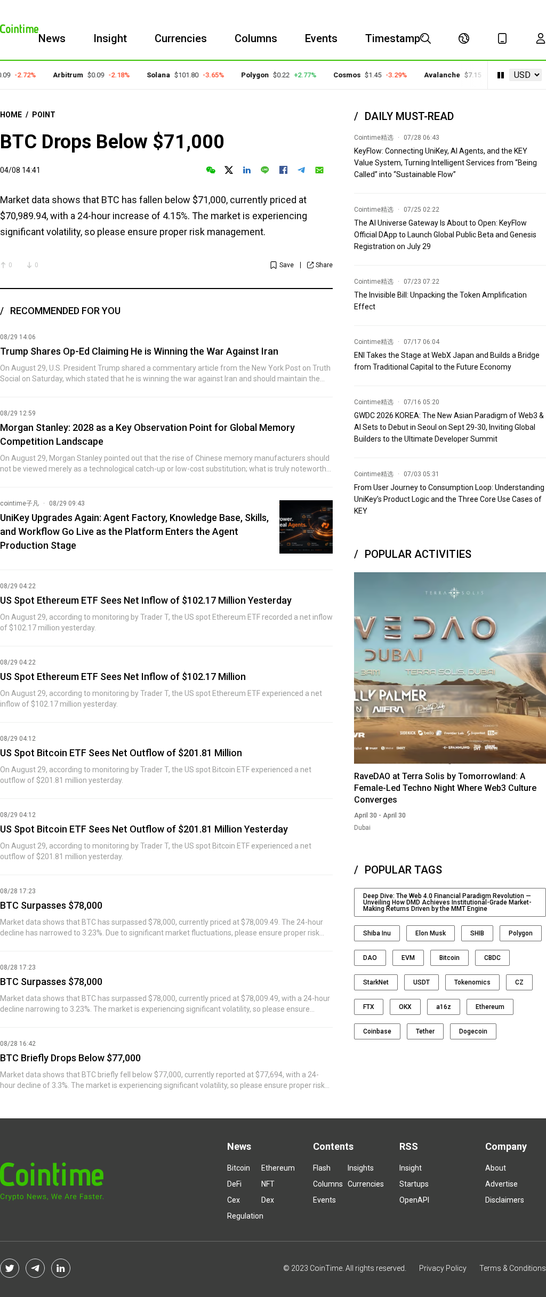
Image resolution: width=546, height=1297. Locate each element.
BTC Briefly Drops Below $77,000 (70, 1057)
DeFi (234, 1184)
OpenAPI (414, 1200)
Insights (361, 1168)
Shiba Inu (377, 933)
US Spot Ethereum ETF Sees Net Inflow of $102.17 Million (123, 676)
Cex (233, 1200)
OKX (405, 1007)
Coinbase (377, 1031)
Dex (267, 1200)
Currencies (181, 38)
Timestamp (392, 38)
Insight (110, 38)
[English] (464, 38)
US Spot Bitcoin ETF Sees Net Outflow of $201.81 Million (121, 752)
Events (321, 38)
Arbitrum (57, 74)
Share (324, 265)
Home (11, 114)
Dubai (362, 827)
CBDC (492, 958)
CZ (519, 982)
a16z (443, 1007)
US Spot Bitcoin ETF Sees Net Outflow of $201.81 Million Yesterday (144, 829)
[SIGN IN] (540, 38)
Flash (322, 1168)
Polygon (244, 74)
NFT (268, 1184)
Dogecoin (473, 1031)
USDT (421, 982)
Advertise (501, 1184)
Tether (425, 1031)
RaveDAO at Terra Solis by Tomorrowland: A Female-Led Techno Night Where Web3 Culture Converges (445, 788)
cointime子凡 (19, 503)
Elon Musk (430, 933)
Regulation (245, 1216)
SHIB (477, 933)
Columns (256, 38)
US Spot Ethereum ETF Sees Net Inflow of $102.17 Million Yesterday (146, 600)
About (495, 1168)
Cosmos (336, 74)
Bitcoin (449, 958)
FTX (368, 1007)
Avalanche (431, 74)
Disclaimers (504, 1200)
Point (43, 114)
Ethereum (490, 1007)
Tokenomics (472, 982)
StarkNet (376, 982)
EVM (408, 958)
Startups (414, 1184)
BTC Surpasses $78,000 (51, 905)
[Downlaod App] (502, 38)
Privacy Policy (443, 1268)
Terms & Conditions (512, 1268)
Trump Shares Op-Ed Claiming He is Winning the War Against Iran (139, 351)
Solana (147, 74)
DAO (370, 958)
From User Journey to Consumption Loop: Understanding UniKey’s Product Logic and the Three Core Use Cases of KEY (449, 499)
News (52, 38)
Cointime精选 (374, 137)
